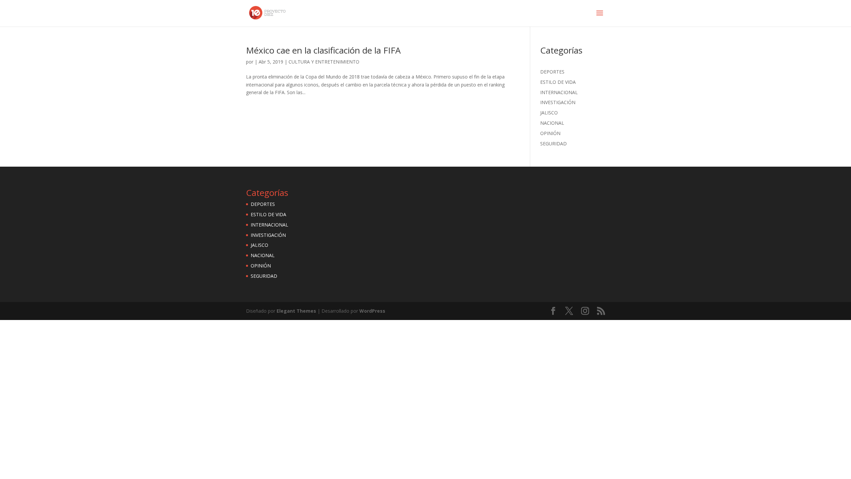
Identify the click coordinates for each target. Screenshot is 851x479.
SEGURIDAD (553, 143)
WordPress (372, 311)
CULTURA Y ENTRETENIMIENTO (324, 62)
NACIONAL (552, 123)
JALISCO (549, 112)
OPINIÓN (550, 133)
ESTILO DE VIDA (558, 82)
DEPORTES (552, 72)
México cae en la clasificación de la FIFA (323, 50)
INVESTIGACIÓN (557, 102)
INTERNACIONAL (559, 92)
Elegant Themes (296, 311)
